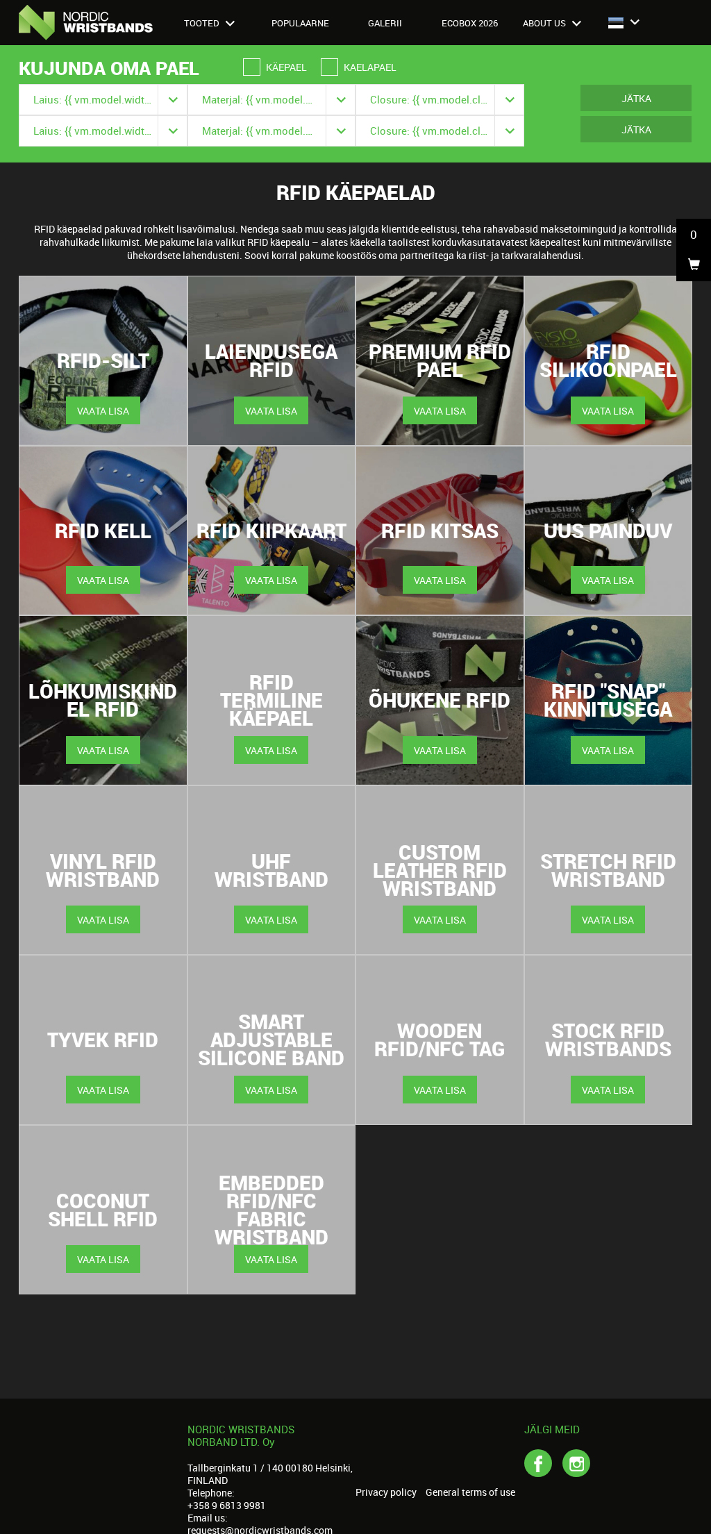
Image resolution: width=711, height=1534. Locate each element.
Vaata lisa (103, 410)
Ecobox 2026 (470, 23)
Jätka (636, 98)
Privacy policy (386, 1492)
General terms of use (470, 1492)
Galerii (385, 23)
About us (545, 23)
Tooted (202, 23)
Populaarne (300, 23)
